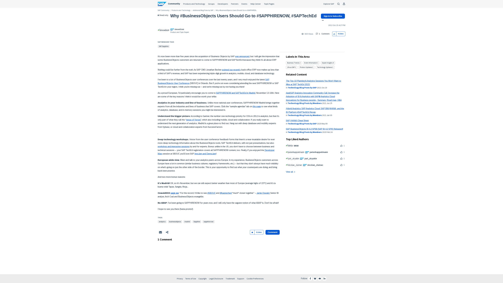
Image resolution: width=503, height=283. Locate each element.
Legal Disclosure (216, 279)
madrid (187, 222)
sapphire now (208, 222)
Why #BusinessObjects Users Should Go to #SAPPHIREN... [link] (236, 10)
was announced (242, 56)
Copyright (202, 279)
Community (174, 4)
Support (240, 279)
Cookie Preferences (255, 279)
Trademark (230, 279)
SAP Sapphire (163, 46)
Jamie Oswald (263, 193)
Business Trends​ (293, 63)
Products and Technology (194, 4)
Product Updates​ (306, 67)
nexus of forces (193, 120)
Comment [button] (273, 232)
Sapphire (197, 222)
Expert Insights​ (327, 63)
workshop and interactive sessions (173, 146)
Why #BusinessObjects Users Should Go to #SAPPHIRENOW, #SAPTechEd (243, 15)
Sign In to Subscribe (333, 16)
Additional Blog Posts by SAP (203, 10)
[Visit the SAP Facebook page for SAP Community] (310, 278)
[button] (334, 34)
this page (257, 106)
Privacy (180, 279)
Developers (223, 4)
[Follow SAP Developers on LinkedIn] (324, 278)
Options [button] (322, 20)
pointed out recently (231, 70)
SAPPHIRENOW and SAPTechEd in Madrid (235, 93)
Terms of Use (190, 279)
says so (175, 193)
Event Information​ (310, 63)
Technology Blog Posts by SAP (302, 88)
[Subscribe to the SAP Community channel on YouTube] (320, 278)
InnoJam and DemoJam (205, 154)
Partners (234, 4)
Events (244, 4)
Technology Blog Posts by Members (305, 103)
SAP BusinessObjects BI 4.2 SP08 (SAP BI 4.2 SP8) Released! (314, 129)
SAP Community (163, 10)
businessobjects (175, 222)
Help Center (255, 4)
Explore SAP (329, 4)
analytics (162, 222)
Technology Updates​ (324, 67)
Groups (211, 4)
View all (289, 172)
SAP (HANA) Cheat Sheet (297, 120)
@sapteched (226, 193)
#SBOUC (211, 193)
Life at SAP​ (291, 67)
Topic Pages (269, 4)
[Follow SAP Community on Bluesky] (315, 278)
